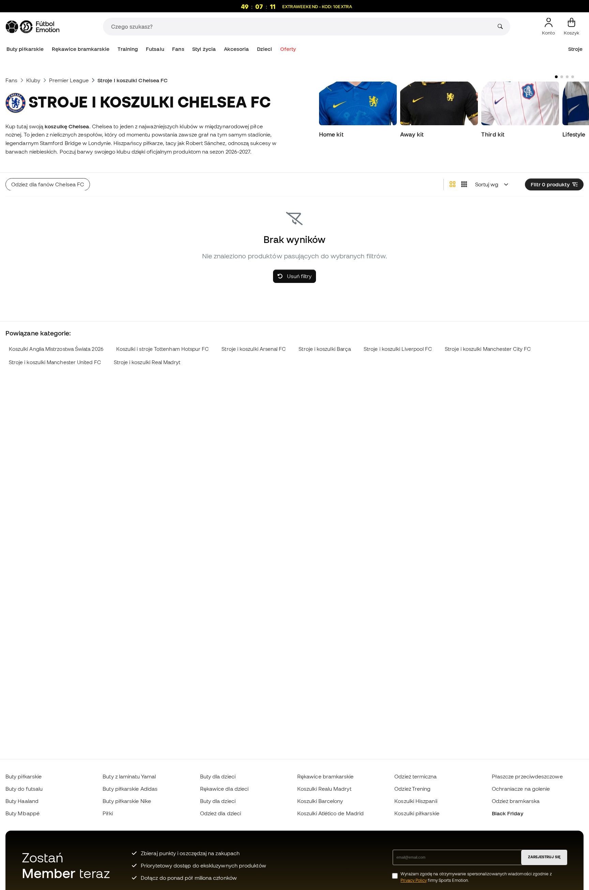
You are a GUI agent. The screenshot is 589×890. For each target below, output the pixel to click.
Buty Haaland (22, 801)
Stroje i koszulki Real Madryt (147, 362)
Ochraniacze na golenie (521, 789)
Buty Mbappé (22, 813)
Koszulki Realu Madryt (324, 789)
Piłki (107, 813)
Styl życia (204, 49)
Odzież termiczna (415, 776)
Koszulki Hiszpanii (415, 801)
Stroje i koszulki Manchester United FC (55, 362)
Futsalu (155, 49)
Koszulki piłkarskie (416, 813)
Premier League (69, 80)
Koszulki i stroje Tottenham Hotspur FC (162, 349)
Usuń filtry (299, 276)
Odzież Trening (412, 789)
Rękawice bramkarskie (81, 49)
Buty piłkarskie (25, 49)
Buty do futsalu (24, 789)
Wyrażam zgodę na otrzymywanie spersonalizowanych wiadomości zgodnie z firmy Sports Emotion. (476, 877)
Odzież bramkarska (516, 801)
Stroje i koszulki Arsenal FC (254, 349)
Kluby (33, 80)
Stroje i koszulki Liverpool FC (398, 349)
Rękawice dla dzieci (224, 789)
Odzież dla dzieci (220, 813)
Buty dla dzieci (218, 776)
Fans (178, 49)
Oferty (288, 49)
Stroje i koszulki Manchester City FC (488, 349)
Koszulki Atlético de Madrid (330, 813)
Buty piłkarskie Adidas (130, 789)
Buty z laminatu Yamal (129, 776)
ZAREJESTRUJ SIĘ (544, 857)
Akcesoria (236, 49)
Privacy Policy (414, 880)
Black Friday (507, 813)
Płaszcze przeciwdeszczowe (527, 776)
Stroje (575, 49)
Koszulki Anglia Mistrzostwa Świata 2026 (56, 349)
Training (128, 49)
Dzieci (264, 49)
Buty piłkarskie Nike (127, 801)
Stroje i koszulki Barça (325, 349)
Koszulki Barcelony (320, 801)
